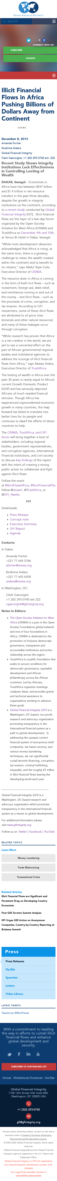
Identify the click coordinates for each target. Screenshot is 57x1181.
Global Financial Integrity (28, 9)
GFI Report (18, 529)
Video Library (14, 994)
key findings (24, 460)
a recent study (15, 210)
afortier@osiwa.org (19, 565)
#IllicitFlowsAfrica (17, 485)
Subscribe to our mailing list (29, 1067)
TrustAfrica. (39, 368)
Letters (10, 986)
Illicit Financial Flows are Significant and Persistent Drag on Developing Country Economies (24, 901)
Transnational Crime (28, 877)
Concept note (19, 519)
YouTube (49, 832)
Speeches (11, 977)
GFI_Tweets (12, 494)
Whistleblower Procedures (28, 1077)
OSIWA (36, 272)
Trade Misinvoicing (28, 867)
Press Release (19, 515)
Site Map (50, 1077)
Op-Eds (10, 969)
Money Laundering (28, 858)
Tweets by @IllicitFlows (15, 1013)
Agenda (15, 533)
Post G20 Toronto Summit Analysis (21, 913)
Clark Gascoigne (12, 158)
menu (52, 21)
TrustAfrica (34, 490)
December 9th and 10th (37, 233)
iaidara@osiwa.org (18, 581)
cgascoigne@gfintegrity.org (24, 604)
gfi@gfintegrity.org (28, 1122)
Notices (7, 1077)
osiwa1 (17, 490)
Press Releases (15, 961)
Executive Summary (23, 524)
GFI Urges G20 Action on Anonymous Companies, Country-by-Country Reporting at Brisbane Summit (28, 925)
